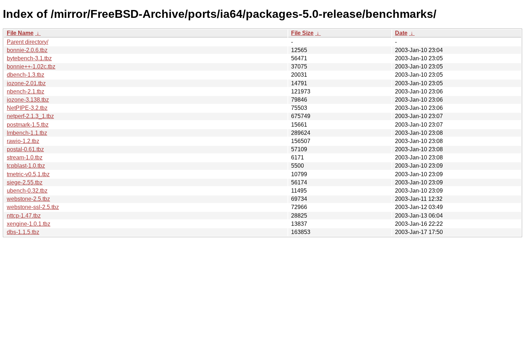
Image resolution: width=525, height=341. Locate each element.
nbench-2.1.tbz (25, 91)
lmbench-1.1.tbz (27, 133)
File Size (302, 33)
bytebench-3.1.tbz (29, 58)
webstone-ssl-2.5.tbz (33, 207)
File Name (20, 33)
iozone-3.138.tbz (28, 100)
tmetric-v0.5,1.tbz (28, 174)
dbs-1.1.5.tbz (23, 232)
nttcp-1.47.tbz (24, 216)
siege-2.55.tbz (24, 182)
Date (401, 33)
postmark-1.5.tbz (28, 125)
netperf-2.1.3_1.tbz (30, 116)
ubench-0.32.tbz (27, 191)
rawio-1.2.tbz (23, 141)
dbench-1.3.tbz (25, 75)
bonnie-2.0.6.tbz (27, 50)
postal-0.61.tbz (25, 149)
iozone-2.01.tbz (26, 83)
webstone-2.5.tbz (28, 199)
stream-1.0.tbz (24, 157)
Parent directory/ (27, 42)
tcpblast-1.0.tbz (26, 166)
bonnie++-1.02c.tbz (31, 66)
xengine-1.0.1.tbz (28, 224)
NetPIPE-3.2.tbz (27, 108)
